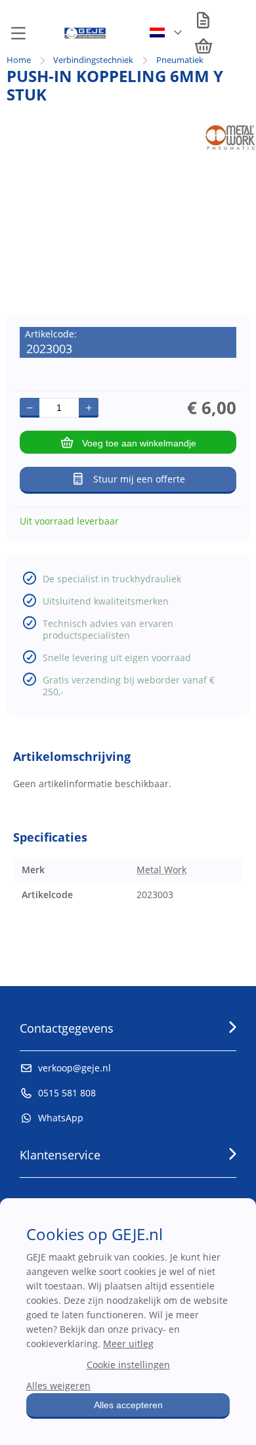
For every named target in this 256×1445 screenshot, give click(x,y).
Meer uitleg (128, 1343)
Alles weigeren (58, 1385)
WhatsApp (60, 1117)
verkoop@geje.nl (74, 1068)
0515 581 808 (67, 1093)
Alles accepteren (128, 1405)
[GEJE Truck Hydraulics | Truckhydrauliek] (85, 36)
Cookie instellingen (128, 1364)
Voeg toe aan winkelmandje (139, 443)
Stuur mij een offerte (139, 479)
